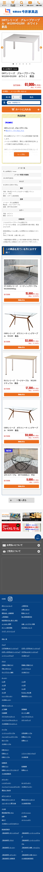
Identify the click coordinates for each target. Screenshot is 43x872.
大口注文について (27, 628)
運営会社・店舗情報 (8, 613)
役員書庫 (24, 766)
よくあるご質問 (6, 624)
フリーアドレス (26, 669)
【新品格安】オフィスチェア (10, 833)
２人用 (23, 682)
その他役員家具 (6, 774)
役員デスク (5, 766)
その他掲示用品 (26, 803)
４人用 (23, 685)
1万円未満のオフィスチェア (10, 648)
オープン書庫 (25, 713)
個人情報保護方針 (27, 617)
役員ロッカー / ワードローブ (10, 770)
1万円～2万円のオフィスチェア (31, 648)
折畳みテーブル (26, 737)
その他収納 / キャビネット (9, 724)
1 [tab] (13, 64)
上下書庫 (4, 709)
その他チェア (25, 656)
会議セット (25, 740)
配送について (25, 613)
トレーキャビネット (27, 716)
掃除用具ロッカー (27, 696)
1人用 (3, 682)
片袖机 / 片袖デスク (7, 665)
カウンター (5, 779)
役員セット (25, 770)
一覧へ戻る (21, 500)
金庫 (3, 816)
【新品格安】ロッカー (8, 847)
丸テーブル (5, 740)
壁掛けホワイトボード (8, 800)
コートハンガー (26, 820)
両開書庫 (24, 709)
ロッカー (4, 678)
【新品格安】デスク (8, 840)
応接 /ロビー (5, 750)
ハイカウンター (6, 783)
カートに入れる (23, 109)
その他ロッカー (6, 700)
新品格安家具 (6, 829)
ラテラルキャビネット (8, 716)
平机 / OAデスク (6, 669)
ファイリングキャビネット (10, 720)
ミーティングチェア (8, 656)
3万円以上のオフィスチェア (30, 652)
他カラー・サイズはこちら (15, 130)
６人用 (23, 689)
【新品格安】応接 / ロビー (29, 855)
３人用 (4, 685)
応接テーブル (6, 757)
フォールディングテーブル (10, 737)
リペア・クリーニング (8, 631)
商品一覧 (4, 639)
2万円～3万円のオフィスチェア (11, 652)
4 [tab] (23, 64)
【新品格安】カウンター (9, 855)
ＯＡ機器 (24, 816)
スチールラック (26, 720)
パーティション (26, 813)
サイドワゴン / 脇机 (7, 672)
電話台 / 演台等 (6, 790)
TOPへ (38, 538)
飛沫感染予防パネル (8, 813)
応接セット (5, 753)
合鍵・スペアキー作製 (28, 624)
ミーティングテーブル (8, 733)
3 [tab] (20, 64)
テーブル (4, 729)
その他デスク (25, 672)
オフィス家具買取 (7, 628)
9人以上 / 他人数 (26, 692)
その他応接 (25, 757)
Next (41, 47)
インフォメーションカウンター (11, 787)
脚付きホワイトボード (28, 800)
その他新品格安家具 (27, 858)
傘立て (4, 820)
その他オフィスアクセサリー (10, 824)
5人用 (3, 689)
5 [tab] (26, 64)
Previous (2, 47)
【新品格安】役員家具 (8, 858)
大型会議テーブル (27, 733)
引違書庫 (4, 713)
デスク (4, 661)
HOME (4, 599)
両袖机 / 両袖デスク (27, 665)
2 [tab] (16, 64)
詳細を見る (21, 300)
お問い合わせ (25, 609)
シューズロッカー (7, 696)
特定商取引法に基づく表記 (10, 620)
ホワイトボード (6, 796)
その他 (4, 809)
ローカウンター (26, 783)
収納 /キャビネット (7, 705)
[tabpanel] (21, 47)
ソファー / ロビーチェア (29, 753)
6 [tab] (30, 64)
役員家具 (4, 763)
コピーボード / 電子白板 (9, 803)
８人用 (4, 692)
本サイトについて (7, 606)
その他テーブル (6, 744)
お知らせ (4, 609)
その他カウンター (27, 787)
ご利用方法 (25, 606)
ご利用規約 (5, 617)
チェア (4, 645)
